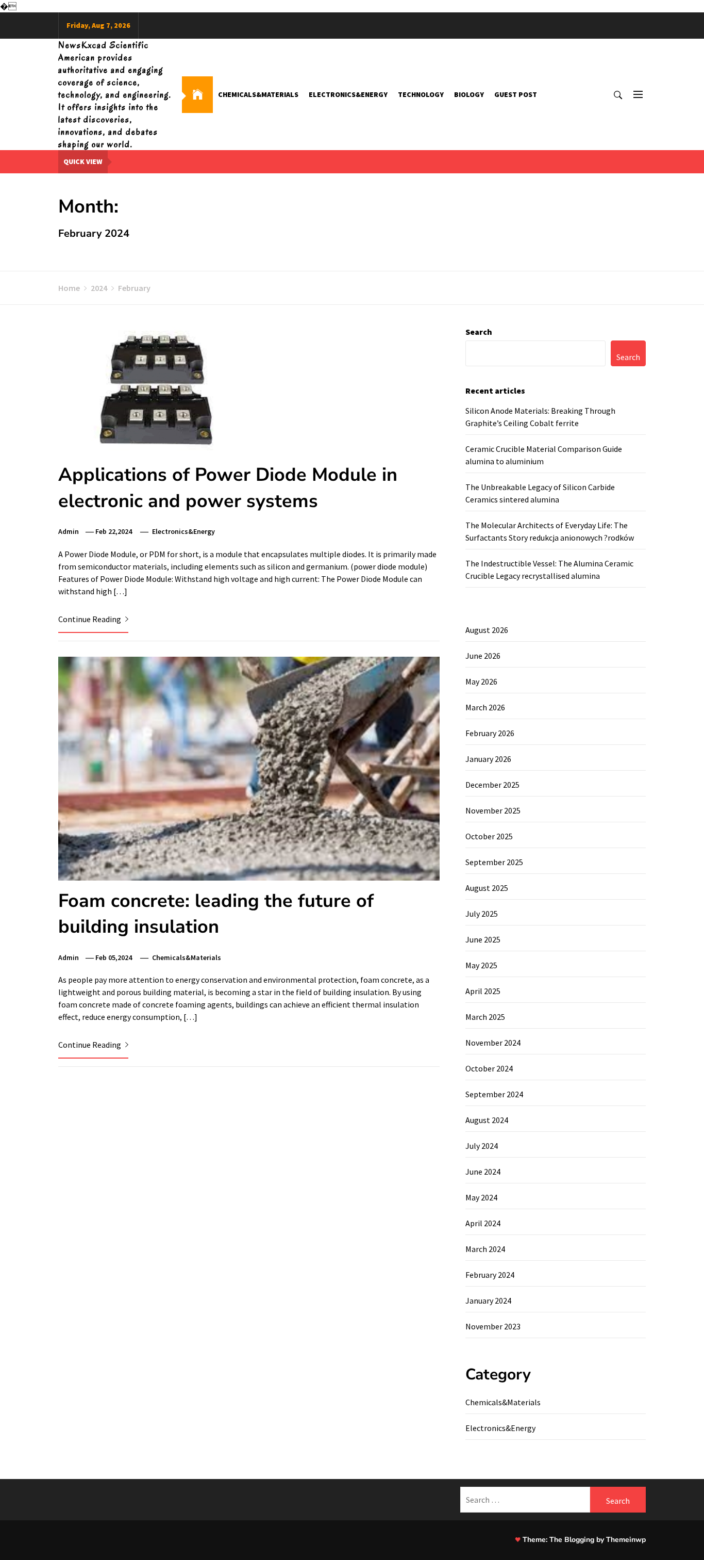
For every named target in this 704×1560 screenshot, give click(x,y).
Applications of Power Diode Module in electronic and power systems (227, 487)
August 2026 (486, 630)
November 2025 (493, 810)
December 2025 (492, 784)
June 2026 (482, 656)
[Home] (197, 94)
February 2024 (489, 1275)
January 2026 (488, 759)
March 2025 (485, 1017)
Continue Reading (90, 619)
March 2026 (485, 707)
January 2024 (488, 1300)
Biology (469, 94)
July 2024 (481, 1146)
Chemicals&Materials (258, 94)
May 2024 (481, 1197)
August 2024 (486, 1120)
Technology (421, 94)
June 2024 (482, 1171)
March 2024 (485, 1249)
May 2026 (481, 681)
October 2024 (489, 1068)
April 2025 (482, 991)
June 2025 (482, 939)
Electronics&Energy (348, 94)
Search (478, 332)
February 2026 (489, 733)
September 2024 (494, 1094)
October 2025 (489, 836)
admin (68, 531)
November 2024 (493, 1042)
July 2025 (481, 913)
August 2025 (486, 888)
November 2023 (493, 1326)
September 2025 (494, 862)
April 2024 (482, 1223)
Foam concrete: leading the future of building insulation (216, 913)
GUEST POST (515, 94)
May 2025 (481, 965)
